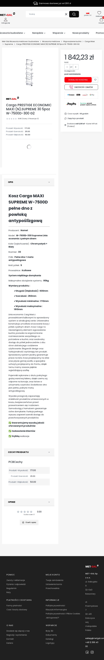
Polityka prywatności (55, 605)
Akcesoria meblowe (51, 41)
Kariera (9, 643)
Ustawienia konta (54, 584)
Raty (8, 592)
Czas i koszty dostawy (16, 609)
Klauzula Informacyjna (56, 609)
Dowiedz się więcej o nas (18, 631)
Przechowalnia (52, 588)
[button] (74, 14)
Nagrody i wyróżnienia (16, 635)
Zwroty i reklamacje (15, 580)
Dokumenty (51, 635)
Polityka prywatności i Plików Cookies (63, 613)
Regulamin (11, 588)
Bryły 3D (49, 631)
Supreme (9, 44)
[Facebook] (87, 652)
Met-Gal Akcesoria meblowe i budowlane (20, 41)
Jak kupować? (52, 617)
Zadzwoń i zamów (83, 87)
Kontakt (10, 639)
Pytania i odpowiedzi (16, 584)
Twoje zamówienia (54, 580)
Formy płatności (14, 605)
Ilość (66, 62)
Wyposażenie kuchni (72, 41)
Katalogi (49, 639)
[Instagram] (92, 652)
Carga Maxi (90, 41)
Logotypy (50, 643)
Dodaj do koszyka (78, 79)
